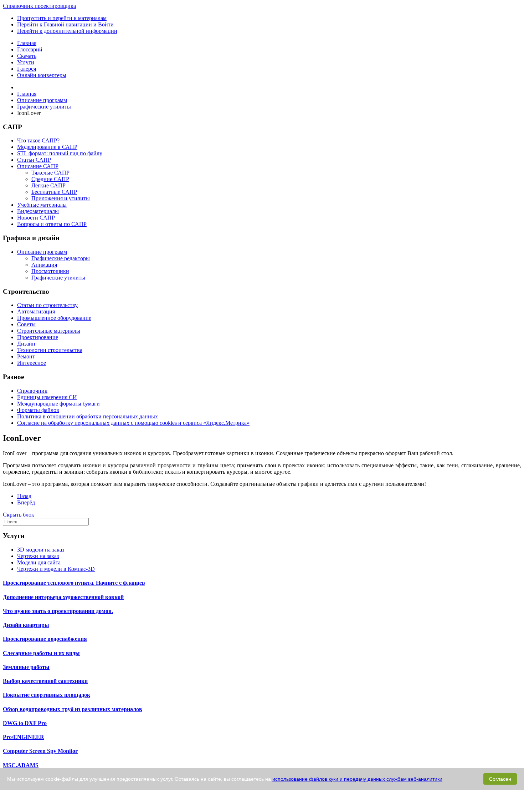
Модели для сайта (39, 562)
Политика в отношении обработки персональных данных (87, 416)
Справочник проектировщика (39, 6)
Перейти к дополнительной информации (67, 31)
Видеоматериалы (38, 211)
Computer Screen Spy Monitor (40, 751)
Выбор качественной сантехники (45, 681)
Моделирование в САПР (47, 147)
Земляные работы (26, 667)
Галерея (26, 69)
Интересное (31, 363)
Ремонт (26, 356)
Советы (26, 324)
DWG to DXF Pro (25, 723)
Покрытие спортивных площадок (46, 695)
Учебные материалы (42, 205)
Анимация (44, 265)
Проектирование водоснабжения (45, 639)
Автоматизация (36, 311)
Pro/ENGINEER (23, 737)
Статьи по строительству (47, 305)
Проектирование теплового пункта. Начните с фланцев (74, 583)
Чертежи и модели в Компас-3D (56, 569)
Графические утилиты (58, 278)
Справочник (32, 391)
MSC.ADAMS (20, 765)
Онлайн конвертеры (41, 75)
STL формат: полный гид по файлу (59, 153)
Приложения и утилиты (60, 198)
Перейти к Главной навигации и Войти (65, 24)
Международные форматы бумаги (58, 404)
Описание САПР (37, 166)
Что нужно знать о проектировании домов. (58, 611)
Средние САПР (50, 179)
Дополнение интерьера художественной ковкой (63, 597)
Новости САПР (36, 218)
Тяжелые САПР (50, 173)
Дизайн (26, 344)
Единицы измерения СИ (47, 397)
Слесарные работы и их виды (41, 653)
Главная (26, 43)
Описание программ (42, 252)
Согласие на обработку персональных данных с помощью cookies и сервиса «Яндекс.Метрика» (133, 423)
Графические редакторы (60, 258)
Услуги (25, 62)
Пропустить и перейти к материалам (62, 18)
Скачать (26, 56)
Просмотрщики (50, 271)
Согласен (500, 779)
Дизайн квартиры (26, 625)
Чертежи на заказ (38, 556)
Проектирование (37, 337)
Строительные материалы (48, 331)
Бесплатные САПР (54, 192)
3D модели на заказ (40, 550)
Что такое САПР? (38, 140)
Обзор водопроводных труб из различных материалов (72, 709)
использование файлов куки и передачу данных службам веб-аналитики (357, 779)
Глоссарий (29, 49)
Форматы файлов (38, 410)
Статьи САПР (34, 160)
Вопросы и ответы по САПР (52, 224)
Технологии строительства (49, 350)
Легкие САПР (48, 185)
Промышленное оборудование (54, 318)
